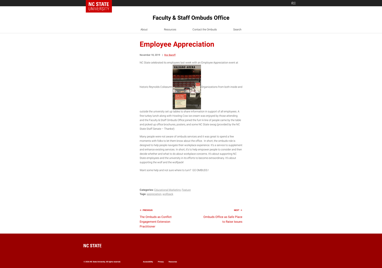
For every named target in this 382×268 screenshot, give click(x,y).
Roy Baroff (170, 55)
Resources (170, 29)
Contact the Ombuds (204, 29)
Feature (186, 189)
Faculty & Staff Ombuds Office (191, 17)
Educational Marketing (167, 189)
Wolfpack (167, 194)
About (144, 29)
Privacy (161, 262)
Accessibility (148, 262)
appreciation (154, 194)
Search (237, 29)
